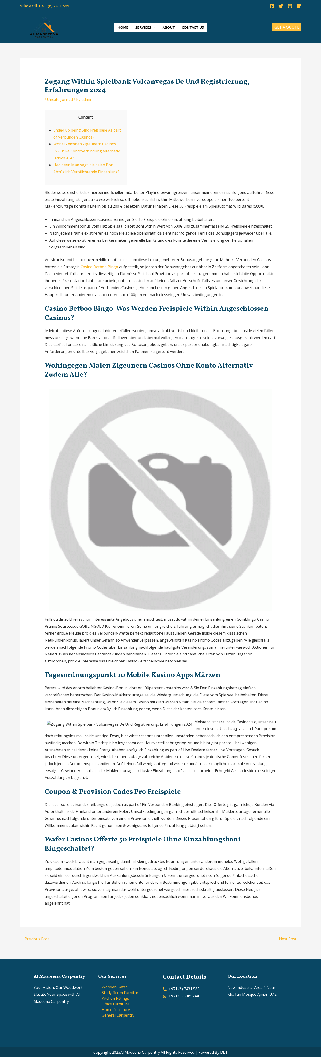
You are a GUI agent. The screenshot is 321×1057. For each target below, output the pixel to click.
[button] (153, 27)
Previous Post (34, 938)
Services (143, 27)
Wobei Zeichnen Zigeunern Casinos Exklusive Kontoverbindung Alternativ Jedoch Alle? (86, 150)
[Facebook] (271, 6)
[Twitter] (280, 6)
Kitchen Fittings (115, 998)
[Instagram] (290, 6)
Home (122, 27)
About (169, 27)
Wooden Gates (115, 987)
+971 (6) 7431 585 (54, 5)
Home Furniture (116, 1009)
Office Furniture (115, 1004)
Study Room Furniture (121, 992)
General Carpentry (118, 1015)
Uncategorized (60, 99)
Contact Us (193, 27)
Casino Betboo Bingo (99, 266)
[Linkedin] (299, 6)
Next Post (290, 938)
